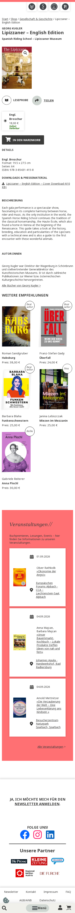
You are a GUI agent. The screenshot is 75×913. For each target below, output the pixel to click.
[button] (41, 908)
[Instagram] (37, 834)
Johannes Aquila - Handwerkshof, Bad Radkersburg (48, 664)
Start (5, 19)
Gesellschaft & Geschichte (36, 19)
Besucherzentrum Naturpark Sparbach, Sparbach (48, 724)
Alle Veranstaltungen (50, 747)
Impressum (51, 892)
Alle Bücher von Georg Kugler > (21, 285)
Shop (14, 19)
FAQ (68, 892)
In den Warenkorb (26, 140)
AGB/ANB (25, 900)
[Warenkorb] (68, 907)
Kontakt (31, 892)
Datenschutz (47, 900)
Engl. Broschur (15, 117)
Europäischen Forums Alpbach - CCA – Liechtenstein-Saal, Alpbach (48, 590)
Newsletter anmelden (37, 804)
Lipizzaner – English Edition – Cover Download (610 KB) (36, 185)
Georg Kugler (12, 28)
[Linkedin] (50, 834)
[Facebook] (25, 834)
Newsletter (11, 892)
